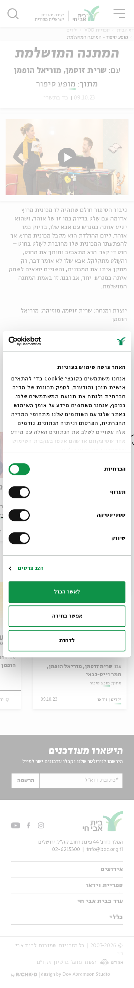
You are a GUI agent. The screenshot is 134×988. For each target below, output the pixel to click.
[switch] (21, 492)
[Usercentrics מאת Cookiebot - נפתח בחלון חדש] (39, 341)
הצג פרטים (31, 568)
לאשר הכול (67, 592)
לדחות (67, 640)
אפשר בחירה (67, 616)
